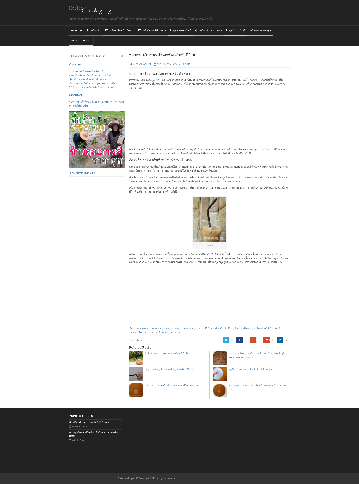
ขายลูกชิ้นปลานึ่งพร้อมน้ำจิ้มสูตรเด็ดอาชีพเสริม (93, 434)
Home (78, 30)
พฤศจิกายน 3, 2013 (180, 64)
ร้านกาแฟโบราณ (243, 328)
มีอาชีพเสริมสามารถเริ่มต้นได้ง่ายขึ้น (90, 422)
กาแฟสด (175, 328)
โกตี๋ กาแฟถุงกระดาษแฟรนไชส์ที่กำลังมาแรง (170, 353)
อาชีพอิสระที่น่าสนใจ (153, 30)
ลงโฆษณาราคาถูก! (260, 30)
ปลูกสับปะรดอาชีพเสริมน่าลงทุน (87, 79)
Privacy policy (81, 40)
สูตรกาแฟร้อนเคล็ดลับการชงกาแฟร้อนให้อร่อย (172, 385)
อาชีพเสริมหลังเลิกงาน (121, 30)
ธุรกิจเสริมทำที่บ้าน (223, 328)
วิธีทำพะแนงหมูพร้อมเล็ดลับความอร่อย (91, 87)
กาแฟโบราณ (187, 328)
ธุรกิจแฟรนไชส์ (181, 30)
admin (147, 64)
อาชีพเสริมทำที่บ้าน (264, 328)
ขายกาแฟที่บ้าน (203, 328)
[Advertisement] (209, 118)
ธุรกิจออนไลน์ (236, 30)
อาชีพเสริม (94, 30)
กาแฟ (166, 328)
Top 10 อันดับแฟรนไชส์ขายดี (86, 71)
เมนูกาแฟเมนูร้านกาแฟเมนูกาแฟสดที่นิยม (169, 369)
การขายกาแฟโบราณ (151, 328)
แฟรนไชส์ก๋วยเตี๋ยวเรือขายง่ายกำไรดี (90, 75)
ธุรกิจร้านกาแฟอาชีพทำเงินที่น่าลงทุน (250, 369)
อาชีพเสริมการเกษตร (209, 30)
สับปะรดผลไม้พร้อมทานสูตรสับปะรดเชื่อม (93, 83)
